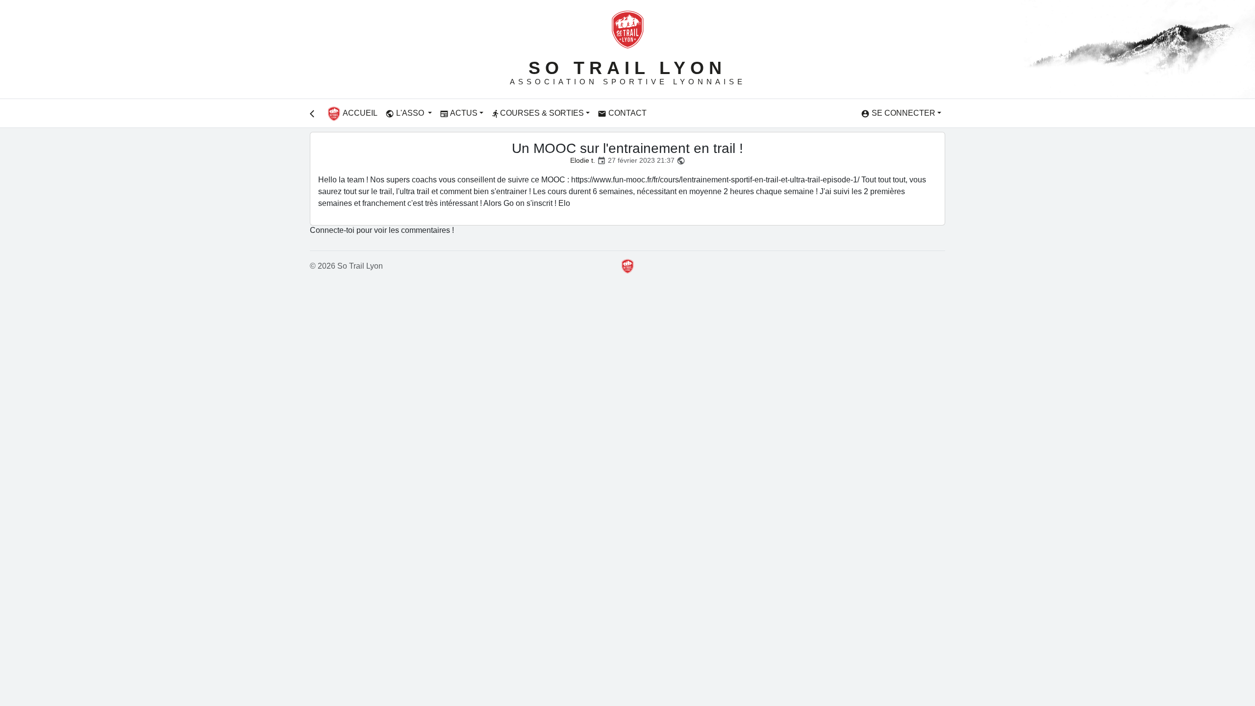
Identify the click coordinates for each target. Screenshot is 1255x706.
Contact (622, 113)
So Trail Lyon (627, 68)
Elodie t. (582, 160)
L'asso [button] (405, 113)
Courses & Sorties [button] (537, 113)
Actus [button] (458, 113)
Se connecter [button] (898, 113)
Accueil (359, 113)
